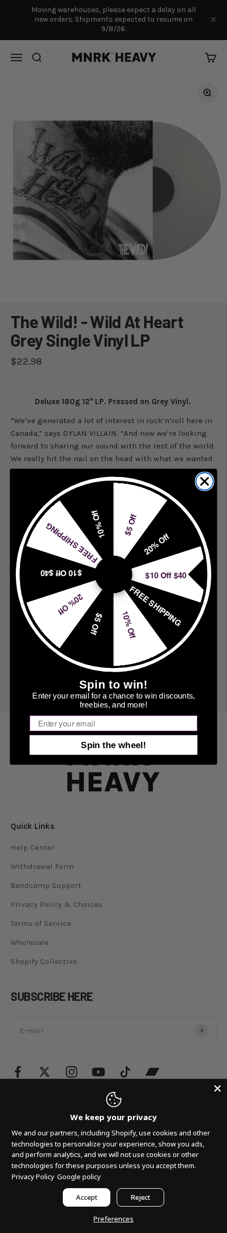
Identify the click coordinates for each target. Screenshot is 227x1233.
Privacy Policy (33, 1176)
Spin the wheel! (113, 745)
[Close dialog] (204, 481)
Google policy (79, 1176)
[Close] (217, 1088)
